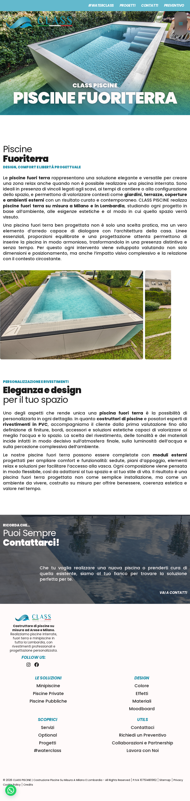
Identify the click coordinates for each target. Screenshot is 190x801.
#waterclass (101, 5)
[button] (180, 23)
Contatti (149, 5)
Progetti (127, 5)
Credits (28, 785)
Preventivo (174, 5)
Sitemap (165, 780)
